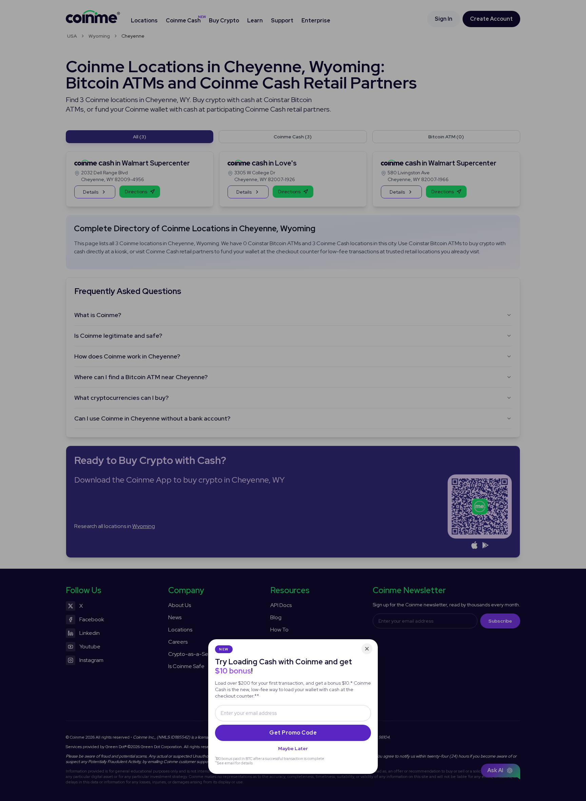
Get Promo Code (293, 732)
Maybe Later (293, 748)
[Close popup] (367, 648)
